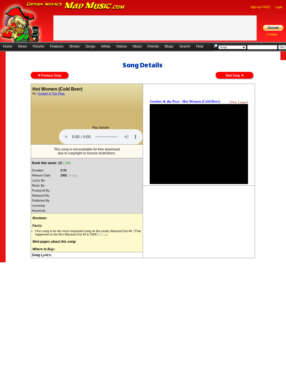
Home (7, 46)
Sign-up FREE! (261, 7)
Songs (90, 46)
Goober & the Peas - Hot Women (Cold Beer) (185, 101)
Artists (105, 46)
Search (184, 46)
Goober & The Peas (51, 93)
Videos (121, 46)
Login (278, 7)
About (137, 46)
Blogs (169, 46)
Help (199, 46)
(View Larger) (239, 102)
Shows (74, 46)
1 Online (271, 34)
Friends (153, 46)
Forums (38, 46)
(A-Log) (73, 175)
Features (56, 46)
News (22, 46)
